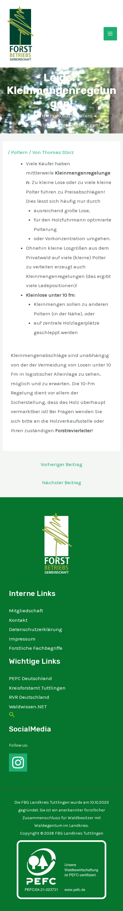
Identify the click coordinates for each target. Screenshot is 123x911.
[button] (12, 716)
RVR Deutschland (29, 697)
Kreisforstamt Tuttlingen (37, 688)
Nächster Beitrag (61, 482)
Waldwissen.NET (28, 706)
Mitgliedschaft (26, 610)
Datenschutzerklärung (35, 629)
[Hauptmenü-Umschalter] (110, 34)
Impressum (22, 639)
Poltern (19, 152)
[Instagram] (18, 762)
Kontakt (18, 620)
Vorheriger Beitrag (61, 464)
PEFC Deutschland (30, 678)
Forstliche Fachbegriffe (35, 648)
